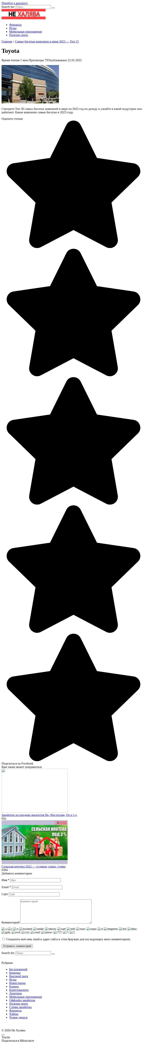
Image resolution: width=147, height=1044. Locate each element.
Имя (5, 880)
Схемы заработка (20, 1007)
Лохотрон (15, 993)
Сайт (5, 894)
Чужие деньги (18, 1017)
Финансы (15, 24)
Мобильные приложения (25, 31)
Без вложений (18, 969)
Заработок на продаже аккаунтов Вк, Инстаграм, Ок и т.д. (39, 815)
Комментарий (11, 922)
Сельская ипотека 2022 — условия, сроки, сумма (33, 866)
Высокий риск (18, 976)
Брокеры (14, 972)
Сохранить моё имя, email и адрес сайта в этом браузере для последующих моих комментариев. (68, 939)
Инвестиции (17, 983)
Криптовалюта (19, 990)
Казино (14, 986)
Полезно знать (18, 35)
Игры (12, 28)
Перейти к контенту (15, 3)
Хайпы (13, 1014)
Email (6, 887)
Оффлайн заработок (22, 1000)
